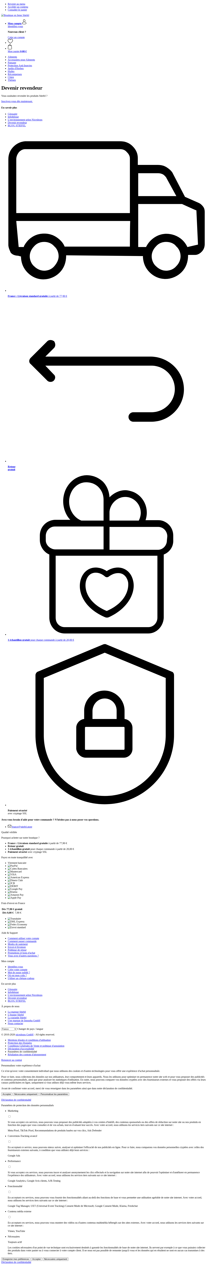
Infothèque (13, 116)
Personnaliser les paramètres (54, 1094)
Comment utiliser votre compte (23, 938)
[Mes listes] (10, 42)
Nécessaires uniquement (25, 1094)
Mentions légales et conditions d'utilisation (29, 1040)
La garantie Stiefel (17, 1017)
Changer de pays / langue (30, 1029)
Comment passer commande (22, 941)
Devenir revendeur (17, 122)
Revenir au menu (16, 4)
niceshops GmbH (24, 1034)
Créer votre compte (17, 969)
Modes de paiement (18, 944)
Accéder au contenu (18, 6)
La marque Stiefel (17, 1011)
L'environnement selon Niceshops (25, 119)
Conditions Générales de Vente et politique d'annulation (36, 1045)
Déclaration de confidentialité (16, 1099)
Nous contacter (15, 1023)
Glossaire (12, 114)
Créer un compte (16, 37)
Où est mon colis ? (17, 975)
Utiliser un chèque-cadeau (21, 978)
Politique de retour (17, 950)
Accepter (7, 1094)
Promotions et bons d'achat (21, 952)
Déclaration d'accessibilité (21, 1048)
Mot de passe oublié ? (19, 972)
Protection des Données (20, 1043)
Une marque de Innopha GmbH (24, 1020)
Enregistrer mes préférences (16, 1259)
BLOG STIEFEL (17, 125)
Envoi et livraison (17, 947)
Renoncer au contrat (11, 1060)
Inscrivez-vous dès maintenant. (17, 101)
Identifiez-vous (15, 26)
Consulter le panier (17, 9)
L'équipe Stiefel (16, 1014)
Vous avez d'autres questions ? (23, 955)
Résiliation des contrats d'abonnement (27, 1054)
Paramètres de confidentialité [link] (22, 1051)
